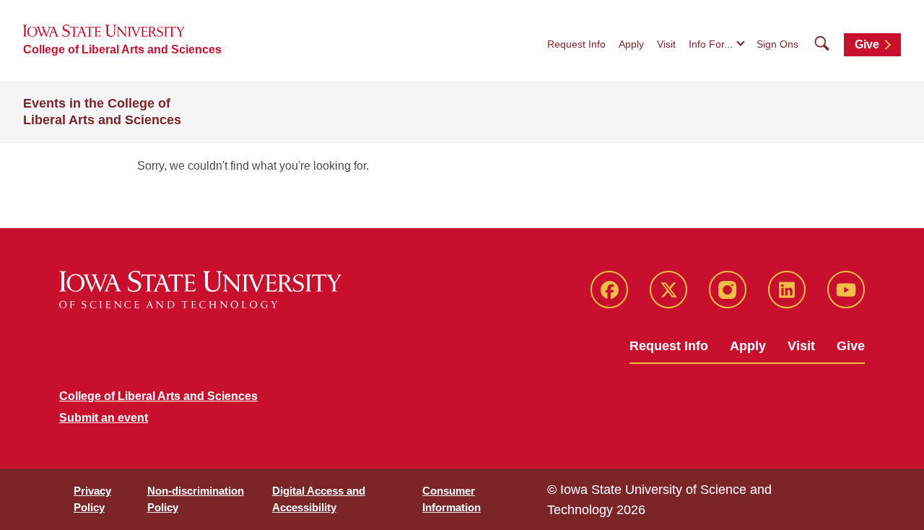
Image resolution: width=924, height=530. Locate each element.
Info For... (711, 44)
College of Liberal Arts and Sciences (122, 49)
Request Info (576, 44)
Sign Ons (777, 44)
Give (867, 44)
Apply (631, 44)
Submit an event (103, 418)
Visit (666, 44)
